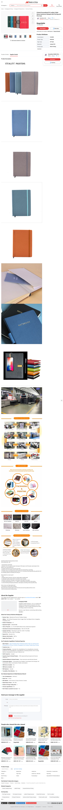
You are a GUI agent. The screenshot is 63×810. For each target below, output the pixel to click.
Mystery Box (18, 771)
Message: (6, 705)
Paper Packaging (13, 643)
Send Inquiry (43, 28)
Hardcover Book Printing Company (29, 797)
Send (11, 715)
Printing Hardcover (5, 797)
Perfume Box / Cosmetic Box (52, 771)
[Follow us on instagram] (55, 803)
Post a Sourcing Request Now (15, 718)
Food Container (26, 645)
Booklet (26, 643)
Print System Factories (17, 794)
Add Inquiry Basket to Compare (18, 40)
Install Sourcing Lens (32, 803)
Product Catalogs (18, 768)
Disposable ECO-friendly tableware (53, 775)
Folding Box (3, 771)
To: (7, 702)
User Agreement (38, 806)
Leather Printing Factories (29, 794)
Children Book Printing (34, 645)
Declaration (44, 806)
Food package (34, 775)
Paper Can (30, 643)
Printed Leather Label (43, 797)
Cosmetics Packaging (17, 645)
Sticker (17, 775)
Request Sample (57, 31)
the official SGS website (30, 597)
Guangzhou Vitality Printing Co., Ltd (43, 18)
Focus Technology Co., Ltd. (22, 806)
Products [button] (12, 5)
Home (2, 8)
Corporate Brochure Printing (28, 788)
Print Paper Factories (6, 794)
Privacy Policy (50, 806)
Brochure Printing (29, 8)
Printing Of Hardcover (16, 797)
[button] (2, 2)
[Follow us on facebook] (52, 803)
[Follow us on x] (54, 803)
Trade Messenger (21, 803)
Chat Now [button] (57, 28)
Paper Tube (18, 773)
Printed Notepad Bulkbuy (54, 797)
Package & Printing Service (19, 8)
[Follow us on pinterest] (59, 803)
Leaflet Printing (17, 788)
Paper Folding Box (20, 643)
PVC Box (11, 645)
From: (7, 699)
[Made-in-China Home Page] (31, 2)
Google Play (12, 803)
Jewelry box (34, 771)
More (2, 799)
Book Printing (3, 775)
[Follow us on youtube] (57, 803)
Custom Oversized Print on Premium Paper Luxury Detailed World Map (43, 740)
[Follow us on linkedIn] (61, 803)
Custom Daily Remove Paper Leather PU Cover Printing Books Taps (19, 759)
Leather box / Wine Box (36, 773)
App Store (4, 803)
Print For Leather (50, 794)
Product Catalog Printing (7, 788)
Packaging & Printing (9, 8)
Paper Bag (49, 773)
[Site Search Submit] (45, 5)
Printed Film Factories (41, 794)
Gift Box (34, 643)
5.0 (49, 55)
